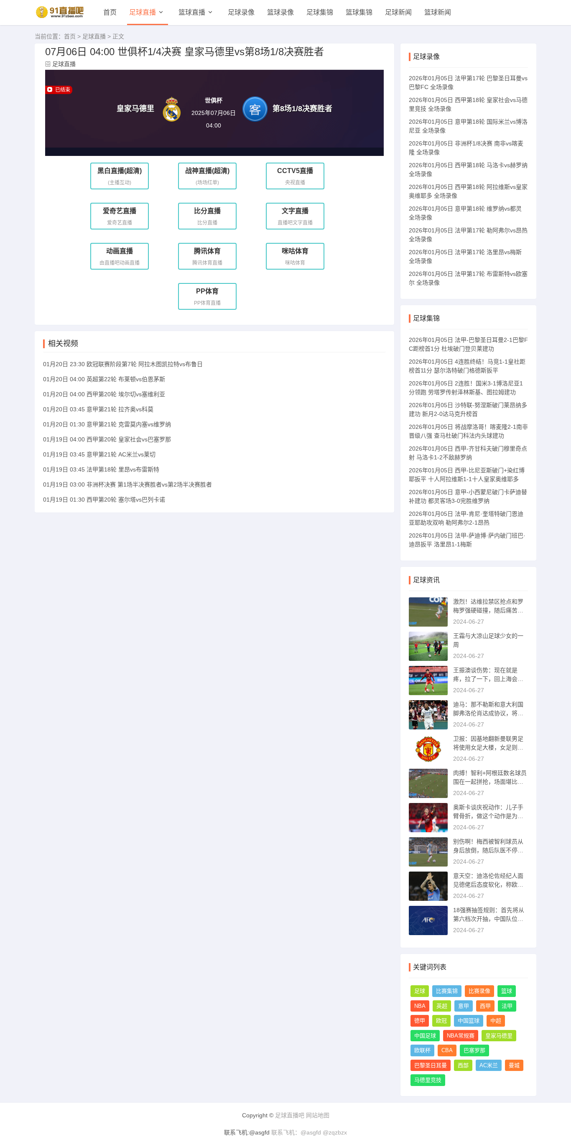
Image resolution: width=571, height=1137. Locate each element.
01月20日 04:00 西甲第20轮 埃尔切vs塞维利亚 (104, 394)
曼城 (514, 1065)
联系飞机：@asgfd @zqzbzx (309, 1132)
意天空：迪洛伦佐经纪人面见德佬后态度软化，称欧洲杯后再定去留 (488, 884)
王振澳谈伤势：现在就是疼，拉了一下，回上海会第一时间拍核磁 (488, 679)
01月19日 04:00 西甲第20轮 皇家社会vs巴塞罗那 (107, 439)
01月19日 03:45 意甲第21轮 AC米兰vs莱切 (99, 454)
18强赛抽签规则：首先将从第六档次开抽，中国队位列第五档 (488, 919)
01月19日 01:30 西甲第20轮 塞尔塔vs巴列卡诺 (104, 499)
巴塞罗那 (474, 1050)
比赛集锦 (447, 991)
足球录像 (241, 12)
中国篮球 (468, 1020)
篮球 (506, 991)
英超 (441, 1006)
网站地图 (317, 1115)
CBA (447, 1050)
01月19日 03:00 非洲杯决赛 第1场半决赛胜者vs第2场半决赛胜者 (127, 484)
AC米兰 (488, 1065)
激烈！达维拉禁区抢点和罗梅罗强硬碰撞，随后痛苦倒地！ (488, 610)
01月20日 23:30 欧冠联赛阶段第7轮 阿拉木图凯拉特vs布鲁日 (123, 364)
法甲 (507, 1006)
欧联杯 (422, 1050)
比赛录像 (479, 991)
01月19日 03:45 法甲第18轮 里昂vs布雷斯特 (101, 469)
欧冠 (441, 1020)
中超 (495, 1020)
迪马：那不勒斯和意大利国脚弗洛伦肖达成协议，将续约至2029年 (488, 713)
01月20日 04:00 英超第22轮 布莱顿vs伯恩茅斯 (104, 379)
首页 (110, 12)
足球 (419, 991)
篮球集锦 (359, 12)
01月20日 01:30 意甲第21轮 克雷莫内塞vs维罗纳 (107, 424)
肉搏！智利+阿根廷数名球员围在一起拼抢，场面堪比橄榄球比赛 (490, 782)
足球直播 (142, 12)
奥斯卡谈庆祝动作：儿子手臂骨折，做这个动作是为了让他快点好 (488, 816)
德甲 (419, 1020)
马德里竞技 (427, 1080)
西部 (463, 1065)
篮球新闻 (437, 12)
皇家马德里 (498, 1035)
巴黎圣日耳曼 (430, 1065)
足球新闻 (398, 12)
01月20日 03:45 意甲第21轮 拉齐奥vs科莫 (98, 409)
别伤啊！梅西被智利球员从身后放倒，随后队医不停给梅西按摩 (488, 850)
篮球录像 (280, 12)
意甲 (463, 1006)
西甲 (485, 1006)
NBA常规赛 (460, 1035)
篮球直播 (191, 12)
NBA (420, 1006)
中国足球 (425, 1035)
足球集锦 (319, 12)
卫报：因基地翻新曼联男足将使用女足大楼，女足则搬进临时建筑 (488, 747)
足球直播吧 (289, 1115)
